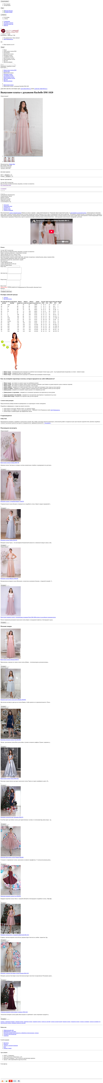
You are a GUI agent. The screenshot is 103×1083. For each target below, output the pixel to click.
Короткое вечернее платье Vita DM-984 (11, 739)
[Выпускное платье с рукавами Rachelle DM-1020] (23, 156)
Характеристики (8, 206)
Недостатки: (4, 279)
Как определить (8, 299)
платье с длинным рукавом (8, 1021)
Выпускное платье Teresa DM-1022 (10, 778)
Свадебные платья (8, 75)
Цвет (2, 174)
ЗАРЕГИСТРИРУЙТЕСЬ (40, 88)
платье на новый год (95, 1021)
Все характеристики (6, 185)
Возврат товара (7, 1048)
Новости (6, 25)
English (10, 12)
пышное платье (37, 1021)
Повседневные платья (9, 78)
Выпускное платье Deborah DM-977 (10, 659)
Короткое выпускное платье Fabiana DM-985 (12, 857)
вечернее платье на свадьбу (19, 1023)
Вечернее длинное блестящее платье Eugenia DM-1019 (15, 973)
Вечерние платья (8, 74)
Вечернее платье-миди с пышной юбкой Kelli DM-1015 (15, 934)
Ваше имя (3, 266)
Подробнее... (47, 423)
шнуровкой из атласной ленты (78, 212)
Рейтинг (3, 288)
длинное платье (19, 1021)
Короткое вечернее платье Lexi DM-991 (11, 896)
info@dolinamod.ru (55, 410)
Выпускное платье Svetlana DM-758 (10, 462)
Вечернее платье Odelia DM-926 (9, 540)
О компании (7, 21)
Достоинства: (4, 273)
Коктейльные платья (9, 77)
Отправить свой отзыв (6, 291)
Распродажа (7, 71)
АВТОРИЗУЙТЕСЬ (26, 88)
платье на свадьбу (45, 1021)
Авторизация (7, 5)
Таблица (6, 297)
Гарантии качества (8, 24)
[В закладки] (2, 190)
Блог (5, 1047)
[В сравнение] (4, 190)
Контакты (6, 1042)
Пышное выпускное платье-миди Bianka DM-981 (13, 699)
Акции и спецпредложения (11, 1045)
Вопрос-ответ (7, 209)
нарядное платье (28, 1021)
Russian (11, 10)
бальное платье (66, 1021)
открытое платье (75, 1021)
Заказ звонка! (12, 37)
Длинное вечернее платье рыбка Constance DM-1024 (14, 1012)
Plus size (6, 79)
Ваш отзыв (3, 286)
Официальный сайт (9, 1030)
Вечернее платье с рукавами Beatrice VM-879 (12, 501)
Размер (2, 176)
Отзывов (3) (7, 207)
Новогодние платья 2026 (10, 70)
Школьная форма (8, 81)
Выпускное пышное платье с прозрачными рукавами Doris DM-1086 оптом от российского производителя (28, 617)
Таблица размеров (8, 210)
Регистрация (7, 4)
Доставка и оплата (8, 22)
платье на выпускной (56, 1021)
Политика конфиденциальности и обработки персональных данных (21, 1033)
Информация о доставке (10, 1031)
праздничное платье (6, 1023)
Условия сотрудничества (10, 1034)
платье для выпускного (15, 212)
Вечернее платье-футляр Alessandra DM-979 (12, 817)
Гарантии (6, 1035)
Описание (6, 204)
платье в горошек (84, 1021)
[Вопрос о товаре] (1, 190)
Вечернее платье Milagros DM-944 (9, 578)
